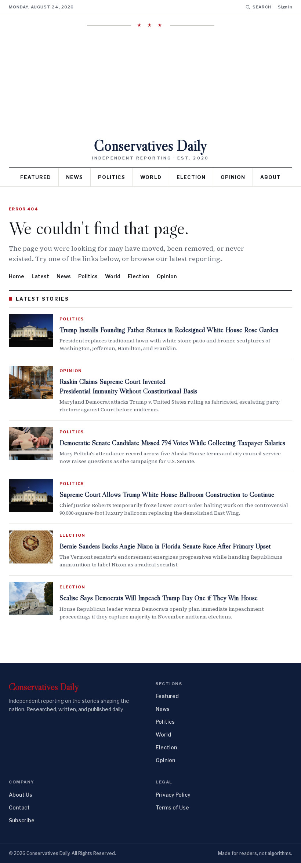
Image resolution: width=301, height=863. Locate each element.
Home (16, 276)
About (270, 177)
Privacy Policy (173, 795)
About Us (20, 795)
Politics (111, 177)
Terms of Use (172, 807)
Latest (40, 276)
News (74, 177)
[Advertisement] (150, 83)
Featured (35, 177)
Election (191, 177)
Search (262, 7)
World (150, 177)
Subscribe (22, 820)
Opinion (233, 177)
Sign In (285, 7)
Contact (19, 807)
